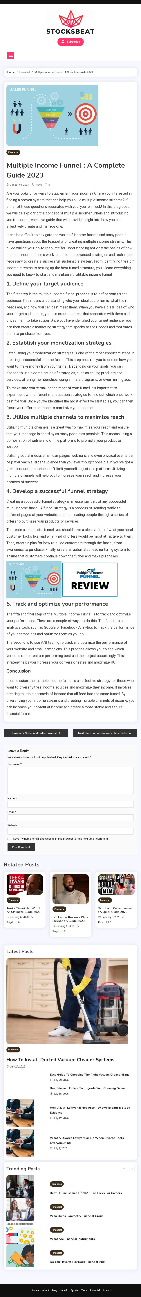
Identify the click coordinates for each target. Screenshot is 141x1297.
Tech (84, 1290)
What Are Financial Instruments (72, 1219)
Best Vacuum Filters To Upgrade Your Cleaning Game (87, 1088)
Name (12, 798)
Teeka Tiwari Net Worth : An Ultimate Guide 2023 (24, 910)
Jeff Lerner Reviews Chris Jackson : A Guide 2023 (70, 919)
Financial (13, 152)
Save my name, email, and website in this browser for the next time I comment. (61, 838)
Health (63, 1290)
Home (35, 1290)
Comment (15, 764)
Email (12, 812)
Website (12, 825)
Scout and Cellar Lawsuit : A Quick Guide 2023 (116, 910)
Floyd (38, 184)
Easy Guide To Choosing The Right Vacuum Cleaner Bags (89, 1075)
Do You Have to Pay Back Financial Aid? (77, 1242)
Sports (74, 1290)
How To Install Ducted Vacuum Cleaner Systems (60, 1059)
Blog (54, 1290)
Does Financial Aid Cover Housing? (74, 1265)
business (13, 1049)
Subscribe (73, 41)
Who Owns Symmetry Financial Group (77, 1196)
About (45, 1290)
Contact (107, 1290)
